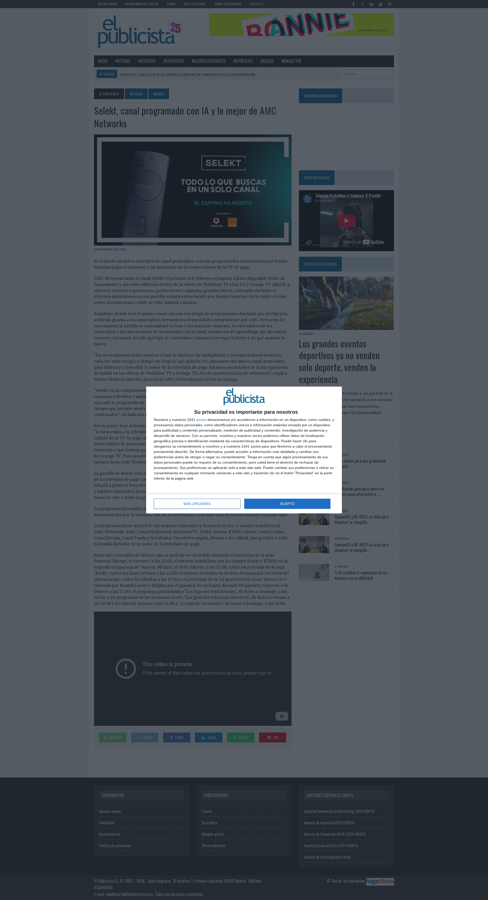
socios (201, 419)
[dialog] (244, 450)
